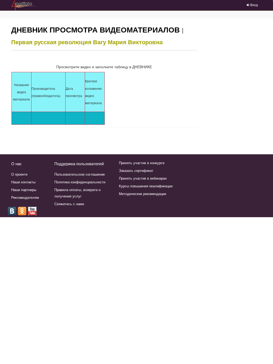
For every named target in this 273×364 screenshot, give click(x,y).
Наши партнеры (23, 189)
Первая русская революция (51, 42)
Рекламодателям (25, 197)
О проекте (19, 174)
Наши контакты (23, 181)
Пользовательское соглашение (79, 174)
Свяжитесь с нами (69, 203)
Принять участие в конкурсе (141, 162)
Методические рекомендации (142, 193)
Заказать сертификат (136, 170)
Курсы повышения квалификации (145, 185)
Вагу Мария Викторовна (128, 42)
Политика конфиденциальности (79, 181)
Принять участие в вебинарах (143, 178)
